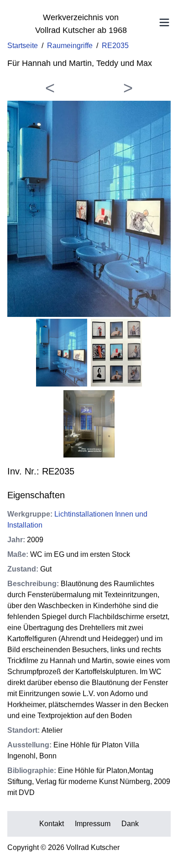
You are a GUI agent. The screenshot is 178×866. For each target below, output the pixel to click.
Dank (130, 824)
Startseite (22, 45)
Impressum (92, 824)
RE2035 (115, 45)
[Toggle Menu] (164, 22)
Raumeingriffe (70, 45)
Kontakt (51, 824)
